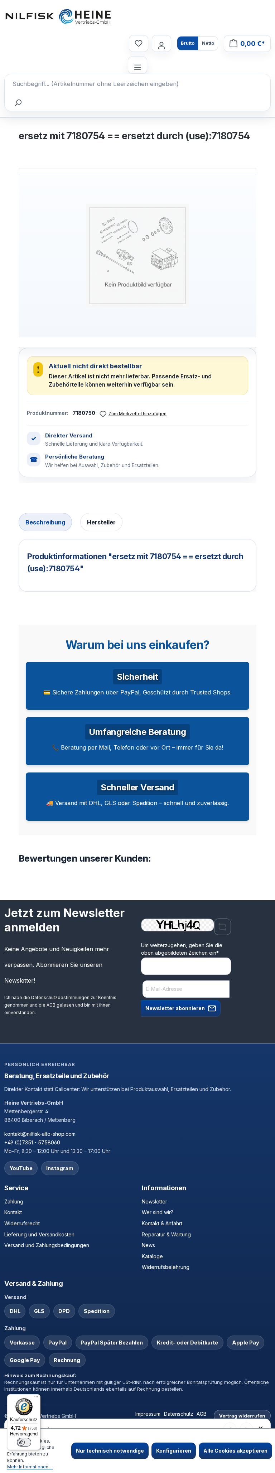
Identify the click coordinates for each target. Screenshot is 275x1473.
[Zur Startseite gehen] (58, 16)
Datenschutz (178, 1414)
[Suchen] (17, 102)
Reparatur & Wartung (166, 1234)
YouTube (21, 1168)
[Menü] (137, 65)
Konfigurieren (173, 1451)
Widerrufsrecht (22, 1223)
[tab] (45, 522)
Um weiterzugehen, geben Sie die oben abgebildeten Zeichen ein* (181, 949)
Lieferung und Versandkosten (39, 1234)
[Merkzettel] (138, 43)
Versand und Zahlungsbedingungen (46, 1245)
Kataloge (152, 1256)
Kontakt (13, 1212)
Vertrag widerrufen (242, 1416)
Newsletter (154, 1201)
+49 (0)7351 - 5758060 (32, 1142)
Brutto (187, 43)
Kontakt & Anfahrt (162, 1223)
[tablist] (137, 523)
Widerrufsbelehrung (165, 1267)
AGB (51, 1005)
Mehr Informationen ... (30, 1466)
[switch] (24, 1442)
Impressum (147, 1414)
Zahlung (13, 1201)
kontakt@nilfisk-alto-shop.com (40, 1134)
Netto (208, 43)
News (148, 1245)
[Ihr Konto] (161, 43)
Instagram (59, 1168)
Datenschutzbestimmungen (60, 997)
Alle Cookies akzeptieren (235, 1451)
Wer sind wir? (157, 1212)
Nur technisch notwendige (110, 1451)
